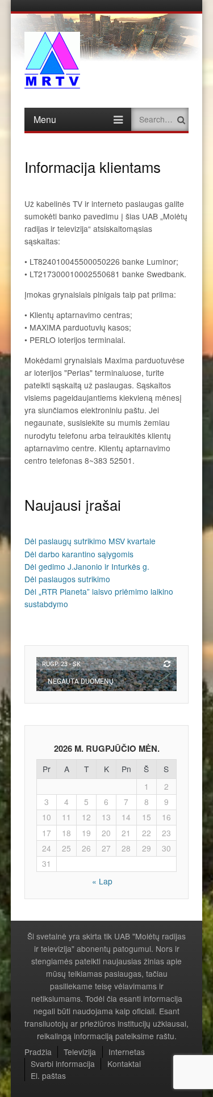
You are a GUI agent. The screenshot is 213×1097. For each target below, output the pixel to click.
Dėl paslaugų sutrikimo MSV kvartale (90, 541)
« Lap (102, 881)
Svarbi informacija (63, 1063)
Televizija (80, 1051)
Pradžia (38, 1051)
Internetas (126, 1051)
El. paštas (48, 1075)
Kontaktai (124, 1063)
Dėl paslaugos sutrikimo (67, 578)
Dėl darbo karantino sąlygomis (78, 554)
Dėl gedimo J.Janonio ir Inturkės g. (86, 566)
